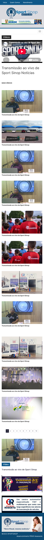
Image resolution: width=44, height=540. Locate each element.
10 (36, 431)
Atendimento (27, 2)
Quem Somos (15, 2)
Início (5, 2)
